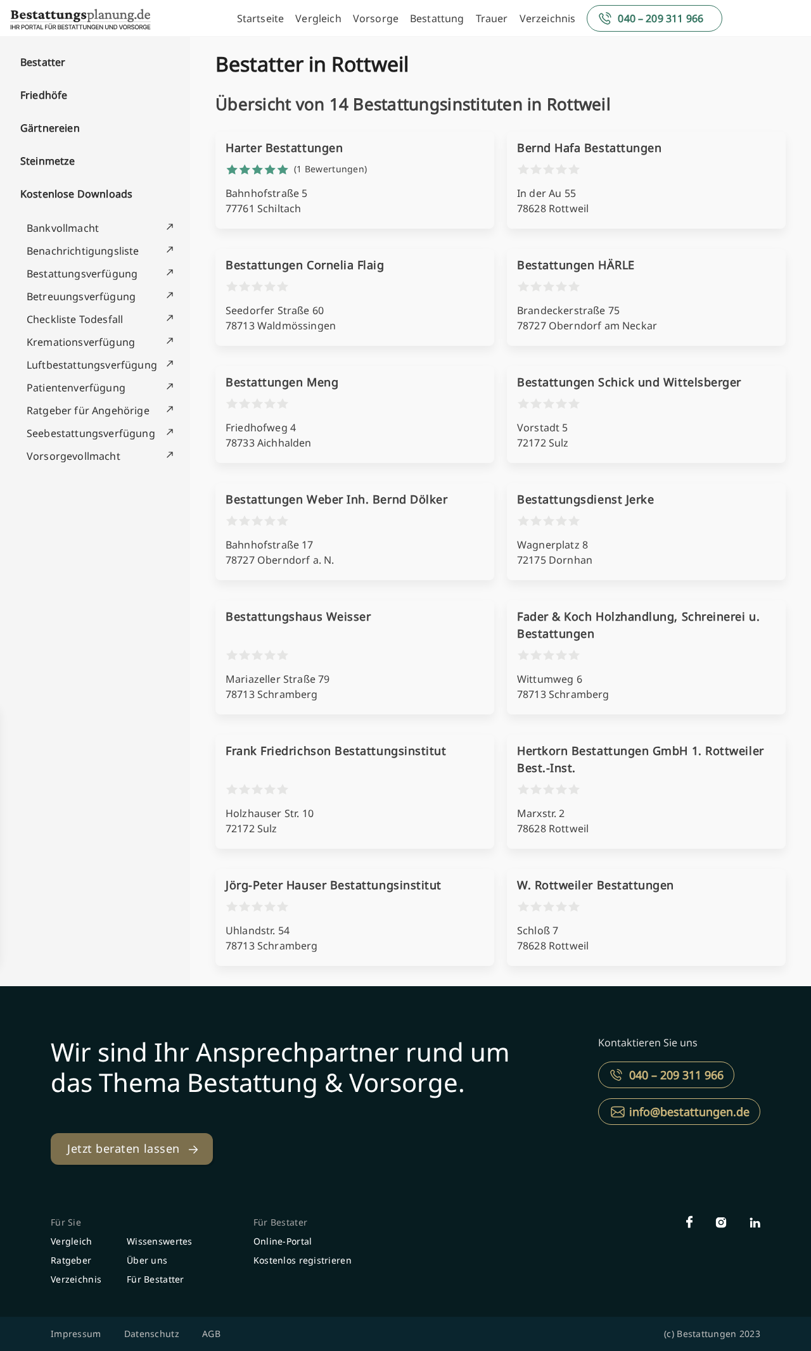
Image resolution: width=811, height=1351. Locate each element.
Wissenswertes (160, 1241)
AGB (211, 1334)
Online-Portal (282, 1241)
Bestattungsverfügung (82, 274)
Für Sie (66, 1222)
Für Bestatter (155, 1279)
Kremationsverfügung (81, 342)
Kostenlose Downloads (76, 194)
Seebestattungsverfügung (91, 433)
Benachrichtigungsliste (83, 251)
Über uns (147, 1260)
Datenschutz (151, 1334)
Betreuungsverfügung (81, 296)
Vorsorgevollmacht (73, 456)
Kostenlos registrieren (302, 1260)
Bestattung (437, 18)
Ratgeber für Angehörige (88, 410)
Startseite (260, 18)
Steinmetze (47, 161)
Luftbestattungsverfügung (92, 365)
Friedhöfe (43, 95)
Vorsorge (376, 18)
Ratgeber (71, 1260)
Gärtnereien (50, 128)
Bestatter (42, 62)
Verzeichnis (548, 18)
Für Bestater (280, 1222)
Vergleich (318, 18)
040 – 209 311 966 (660, 18)
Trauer (492, 18)
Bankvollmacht (63, 228)
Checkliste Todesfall (75, 319)
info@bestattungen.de (689, 1111)
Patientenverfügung (76, 388)
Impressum (76, 1334)
